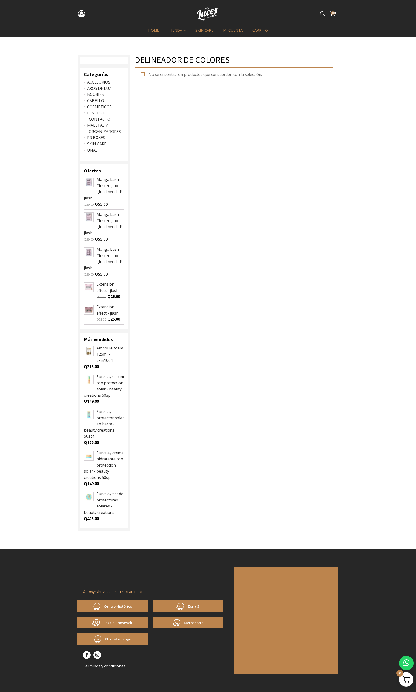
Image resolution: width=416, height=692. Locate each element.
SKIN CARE (204, 30)
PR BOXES (96, 137)
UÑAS (92, 150)
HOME (153, 30)
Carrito (260, 30)
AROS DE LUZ (99, 88)
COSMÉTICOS (99, 107)
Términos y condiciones (104, 666)
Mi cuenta (233, 30)
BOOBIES (95, 94)
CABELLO (95, 100)
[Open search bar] (322, 13)
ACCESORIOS (98, 82)
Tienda (175, 30)
